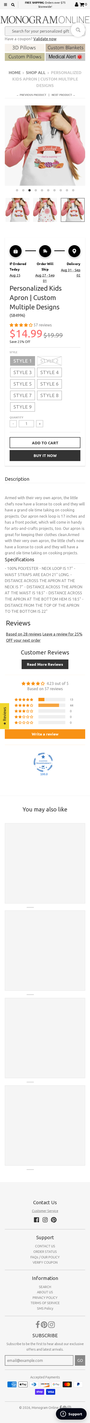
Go (80, 1360)
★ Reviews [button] (4, 716)
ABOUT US (45, 1292)
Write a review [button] (45, 733)
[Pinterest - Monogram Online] (54, 1220)
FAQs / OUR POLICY (45, 1257)
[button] (22, 325)
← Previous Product (31, 95)
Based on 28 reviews (24, 634)
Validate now (44, 39)
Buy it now (45, 455)
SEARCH (45, 1287)
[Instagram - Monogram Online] (45, 1220)
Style (14, 352)
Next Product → (63, 95)
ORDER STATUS (45, 1252)
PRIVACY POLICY (45, 1298)
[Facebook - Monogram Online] (36, 1220)
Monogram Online (45, 1408)
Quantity (16, 417)
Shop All (36, 72)
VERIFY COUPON (45, 1262)
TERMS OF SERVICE (45, 1303)
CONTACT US (45, 1246)
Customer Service (45, 1211)
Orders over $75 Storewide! (45, 4)
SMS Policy (45, 1308)
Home (15, 72)
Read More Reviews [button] (45, 664)
